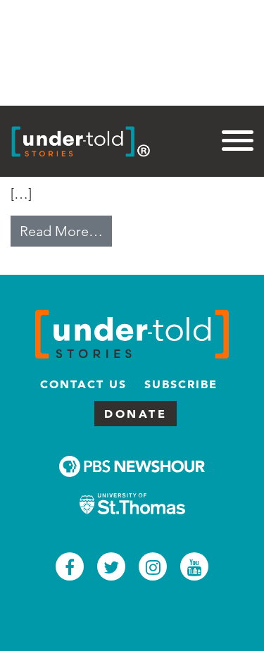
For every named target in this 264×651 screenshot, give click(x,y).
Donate (135, 414)
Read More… (66, 231)
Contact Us (83, 384)
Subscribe (181, 384)
